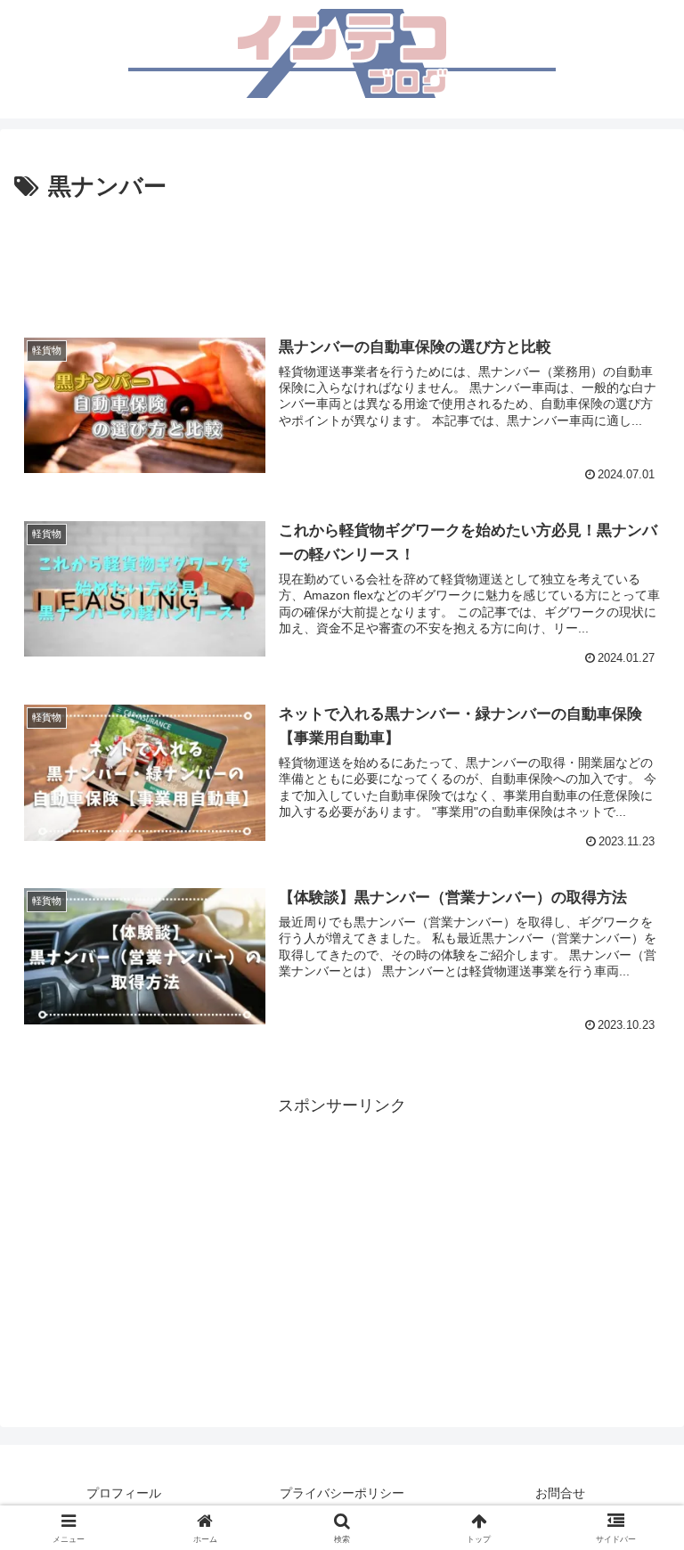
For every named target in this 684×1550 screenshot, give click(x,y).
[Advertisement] (342, 256)
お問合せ (560, 1493)
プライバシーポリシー (342, 1493)
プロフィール (123, 1493)
